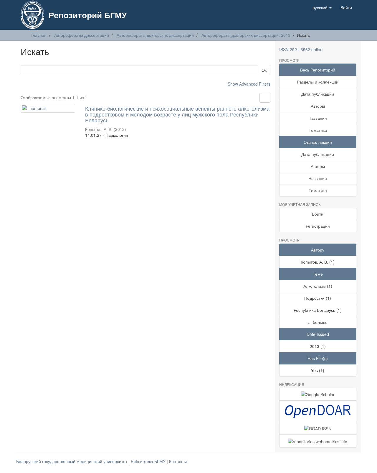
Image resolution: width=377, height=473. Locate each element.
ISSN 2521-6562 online (301, 49)
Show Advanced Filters (249, 84)
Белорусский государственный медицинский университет (72, 461)
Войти (317, 214)
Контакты (178, 461)
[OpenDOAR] (318, 411)
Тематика (318, 130)
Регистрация (318, 226)
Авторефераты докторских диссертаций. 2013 (245, 35)
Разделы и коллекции (317, 82)
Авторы (318, 106)
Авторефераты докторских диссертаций (155, 35)
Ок (264, 70)
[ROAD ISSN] (318, 428)
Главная (39, 35)
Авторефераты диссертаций (81, 35)
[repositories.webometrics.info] (318, 440)
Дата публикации (317, 94)
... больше (318, 322)
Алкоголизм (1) (317, 286)
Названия (317, 118)
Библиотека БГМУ (149, 461)
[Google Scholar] (318, 394)
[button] (322, 7)
